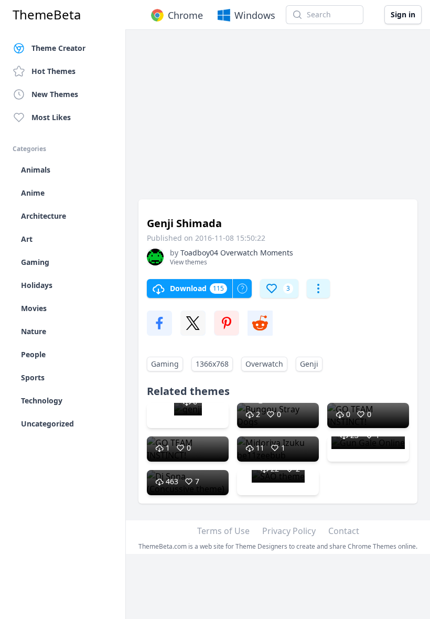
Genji (309, 364)
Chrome (185, 15)
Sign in (403, 14)
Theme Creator (58, 48)
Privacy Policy (289, 531)
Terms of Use (223, 531)
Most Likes (51, 117)
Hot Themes (53, 71)
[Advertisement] (277, 119)
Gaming (165, 364)
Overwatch (264, 364)
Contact (343, 531)
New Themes (54, 94)
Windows (254, 15)
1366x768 (212, 364)
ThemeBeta (47, 14)
